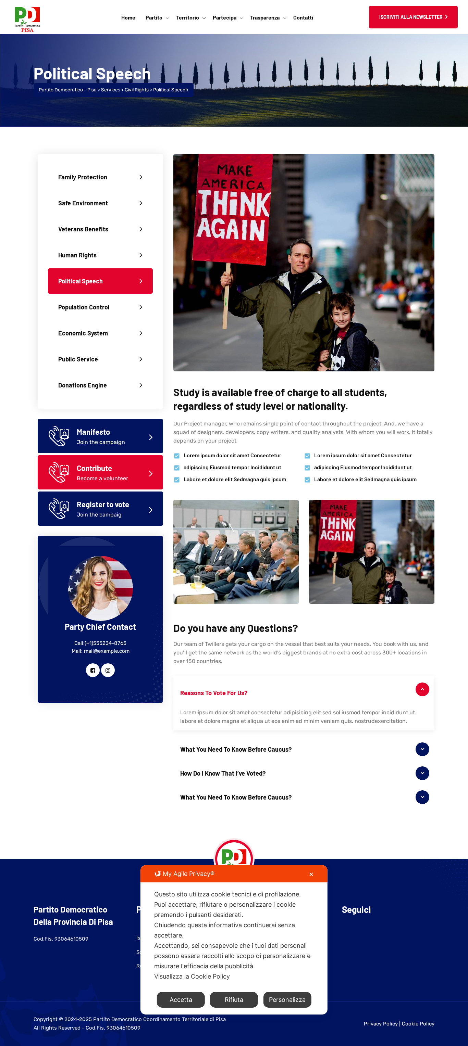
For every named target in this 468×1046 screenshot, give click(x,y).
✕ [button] (311, 874)
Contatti (303, 17)
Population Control (83, 307)
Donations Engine (82, 385)
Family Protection (82, 177)
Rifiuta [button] (234, 999)
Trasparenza (265, 17)
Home (128, 17)
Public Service (78, 359)
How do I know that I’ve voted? (223, 773)
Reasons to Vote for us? (213, 693)
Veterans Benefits (83, 229)
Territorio (187, 17)
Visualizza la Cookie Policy (192, 976)
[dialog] (234, 940)
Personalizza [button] (287, 999)
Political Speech (80, 281)
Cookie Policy (418, 1024)
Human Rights (77, 255)
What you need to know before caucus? (236, 749)
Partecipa (224, 17)
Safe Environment (83, 203)
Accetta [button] (181, 999)
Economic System (83, 333)
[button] (303, 689)
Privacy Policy (381, 1024)
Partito (154, 17)
